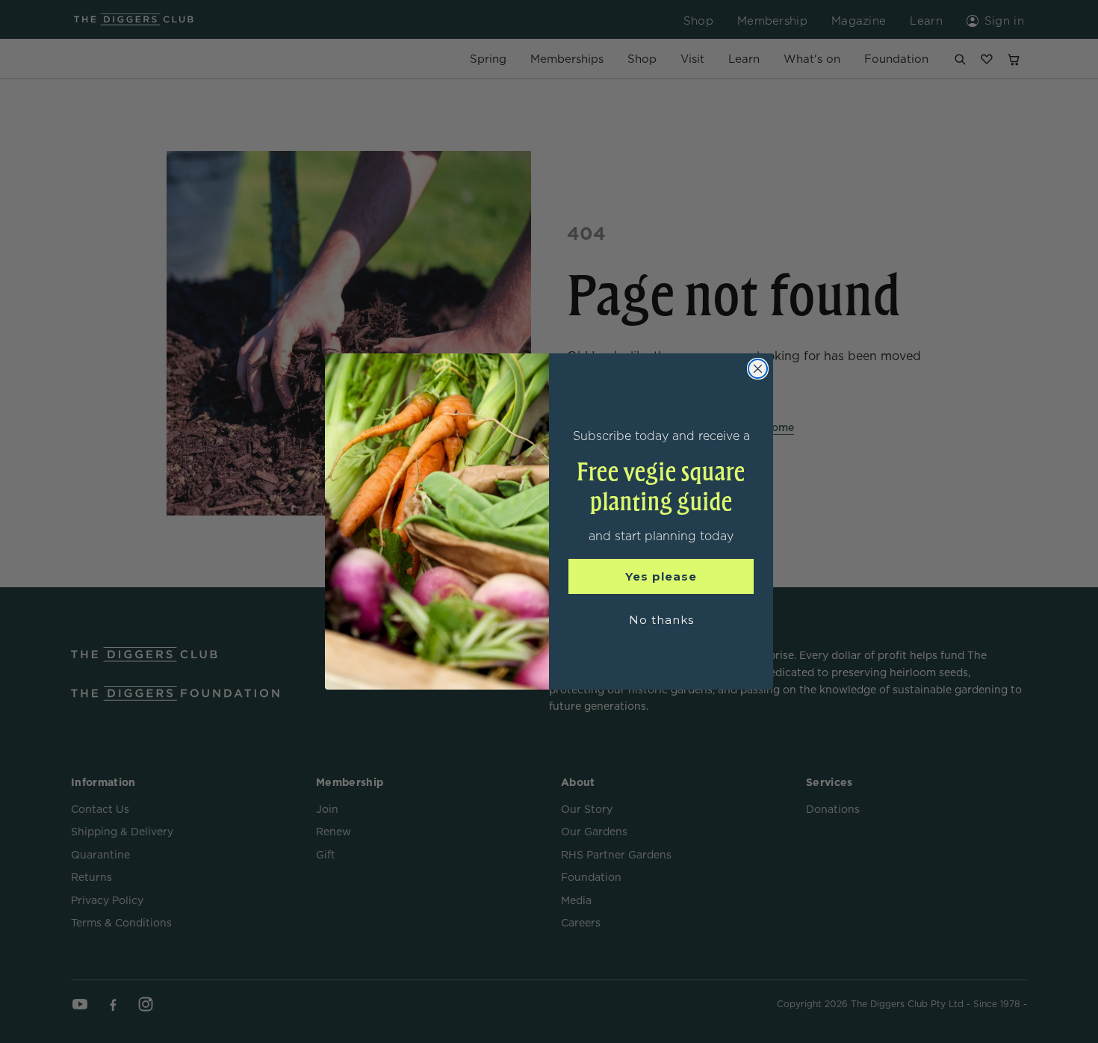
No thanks (661, 620)
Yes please (661, 576)
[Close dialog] (757, 368)
